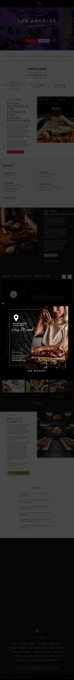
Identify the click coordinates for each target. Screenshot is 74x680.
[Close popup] (2, 303)
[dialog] (37, 340)
